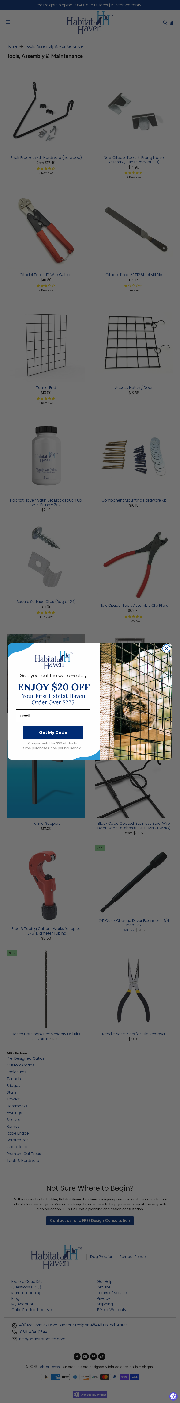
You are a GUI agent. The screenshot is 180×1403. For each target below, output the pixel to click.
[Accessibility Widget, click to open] (173, 1396)
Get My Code (53, 732)
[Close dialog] (166, 648)
